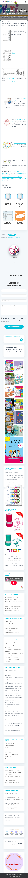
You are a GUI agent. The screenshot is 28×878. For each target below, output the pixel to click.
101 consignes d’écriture (11, 626)
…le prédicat (8, 604)
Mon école (8, 758)
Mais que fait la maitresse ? (12, 754)
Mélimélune (8, 756)
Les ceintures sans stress (11, 628)
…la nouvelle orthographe (11, 597)
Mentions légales (11, 874)
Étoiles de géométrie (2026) (12, 770)
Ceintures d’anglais (10, 780)
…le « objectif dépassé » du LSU (13, 608)
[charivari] (14, 250)
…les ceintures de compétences (13, 601)
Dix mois (7, 747)
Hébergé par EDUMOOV (14, 876)
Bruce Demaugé (9, 745)
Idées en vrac (11, 237)
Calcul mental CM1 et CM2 (12, 632)
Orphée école (8, 761)
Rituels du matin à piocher (12, 630)
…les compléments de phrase (13, 606)
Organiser (12, 234)
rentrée (18, 237)
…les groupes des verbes (11, 599)
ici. (21, 730)
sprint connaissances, (20, 142)
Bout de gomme (9, 743)
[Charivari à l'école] (10, 2)
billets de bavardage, (11, 78)
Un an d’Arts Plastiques (11, 623)
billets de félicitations (12, 82)
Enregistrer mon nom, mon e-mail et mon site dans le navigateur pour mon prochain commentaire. (13, 319)
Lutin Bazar (8, 752)
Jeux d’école (8, 750)
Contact (19, 874)
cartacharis (16, 162)
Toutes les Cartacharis (10, 621)
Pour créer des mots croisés (12, 657)
